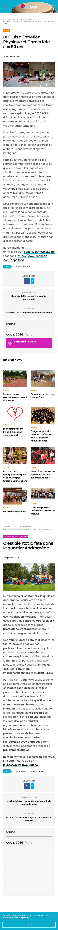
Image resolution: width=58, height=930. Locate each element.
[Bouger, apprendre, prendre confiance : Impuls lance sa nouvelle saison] (43, 415)
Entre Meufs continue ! (15, 511)
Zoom (6, 30)
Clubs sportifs (23, 267)
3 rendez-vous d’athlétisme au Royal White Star (15, 397)
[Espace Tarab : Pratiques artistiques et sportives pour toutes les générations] (15, 455)
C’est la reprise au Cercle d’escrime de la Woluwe (43, 510)
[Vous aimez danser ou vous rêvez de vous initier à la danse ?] (43, 455)
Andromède (21, 771)
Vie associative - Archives (16, 537)
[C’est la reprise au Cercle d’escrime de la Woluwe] (43, 494)
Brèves (34, 390)
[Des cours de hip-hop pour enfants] (43, 378)
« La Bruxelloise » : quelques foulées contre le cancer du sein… (29, 802)
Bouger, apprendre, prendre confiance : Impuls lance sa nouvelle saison (41, 436)
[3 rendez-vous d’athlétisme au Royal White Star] (15, 378)
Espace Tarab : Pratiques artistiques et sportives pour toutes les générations (15, 476)
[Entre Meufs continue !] (15, 496)
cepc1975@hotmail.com (39, 252)
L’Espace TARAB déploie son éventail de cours (29, 312)
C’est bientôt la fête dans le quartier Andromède (29, 297)
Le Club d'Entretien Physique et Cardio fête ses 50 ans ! (29, 819)
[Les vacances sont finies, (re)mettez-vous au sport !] (15, 414)
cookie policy (21, 917)
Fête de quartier (36, 771)
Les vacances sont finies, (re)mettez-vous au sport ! (13, 432)
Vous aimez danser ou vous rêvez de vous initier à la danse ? (43, 474)
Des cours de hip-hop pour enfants (42, 396)
